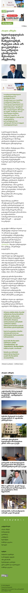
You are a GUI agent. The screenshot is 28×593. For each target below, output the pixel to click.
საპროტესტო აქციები (7, 557)
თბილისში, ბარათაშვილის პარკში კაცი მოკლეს (13, 512)
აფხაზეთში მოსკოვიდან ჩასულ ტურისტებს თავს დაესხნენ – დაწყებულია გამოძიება (11, 394)
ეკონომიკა (4, 534)
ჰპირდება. (5, 244)
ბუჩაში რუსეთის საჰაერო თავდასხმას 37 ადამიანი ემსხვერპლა (12, 418)
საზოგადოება (5, 532)
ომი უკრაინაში (5, 559)
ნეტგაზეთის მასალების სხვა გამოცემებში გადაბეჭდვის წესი (12, 589)
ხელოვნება (4, 539)
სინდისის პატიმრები (7, 554)
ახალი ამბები (8, 30)
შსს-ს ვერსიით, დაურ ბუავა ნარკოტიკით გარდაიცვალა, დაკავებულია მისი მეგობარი (13, 489)
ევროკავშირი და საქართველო (10, 564)
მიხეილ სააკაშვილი (7, 364)
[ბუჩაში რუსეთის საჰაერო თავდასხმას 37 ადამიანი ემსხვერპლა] (14, 407)
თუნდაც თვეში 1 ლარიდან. (13, 348)
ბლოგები (4, 545)
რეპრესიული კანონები (8, 562)
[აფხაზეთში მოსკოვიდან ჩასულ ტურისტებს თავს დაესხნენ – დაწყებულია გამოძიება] (14, 382)
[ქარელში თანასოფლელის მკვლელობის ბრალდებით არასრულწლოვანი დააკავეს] (14, 453)
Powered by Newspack (6, 587)
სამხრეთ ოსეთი (18, 364)
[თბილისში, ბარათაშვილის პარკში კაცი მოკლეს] (14, 502)
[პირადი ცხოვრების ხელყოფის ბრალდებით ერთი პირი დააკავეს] (14, 430)
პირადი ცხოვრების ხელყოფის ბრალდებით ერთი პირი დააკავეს (11, 441)
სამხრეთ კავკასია (6, 542)
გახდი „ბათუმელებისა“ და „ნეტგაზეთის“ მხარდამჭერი (14, 344)
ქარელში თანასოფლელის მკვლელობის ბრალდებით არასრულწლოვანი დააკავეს (14, 465)
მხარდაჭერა (7, 23)
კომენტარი (4, 537)
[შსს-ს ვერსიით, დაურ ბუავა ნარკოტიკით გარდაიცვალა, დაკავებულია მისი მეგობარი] (14, 477)
